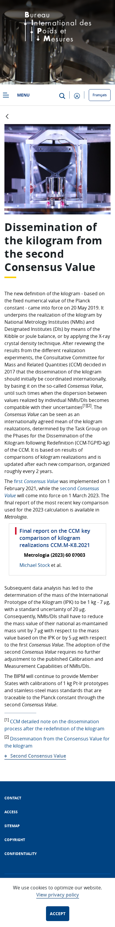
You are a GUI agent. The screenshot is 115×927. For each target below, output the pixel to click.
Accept (57, 913)
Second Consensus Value (38, 756)
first (36, 481)
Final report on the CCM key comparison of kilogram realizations (54, 537)
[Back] (7, 117)
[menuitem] (12, 798)
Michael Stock (34, 565)
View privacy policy (57, 894)
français (100, 94)
